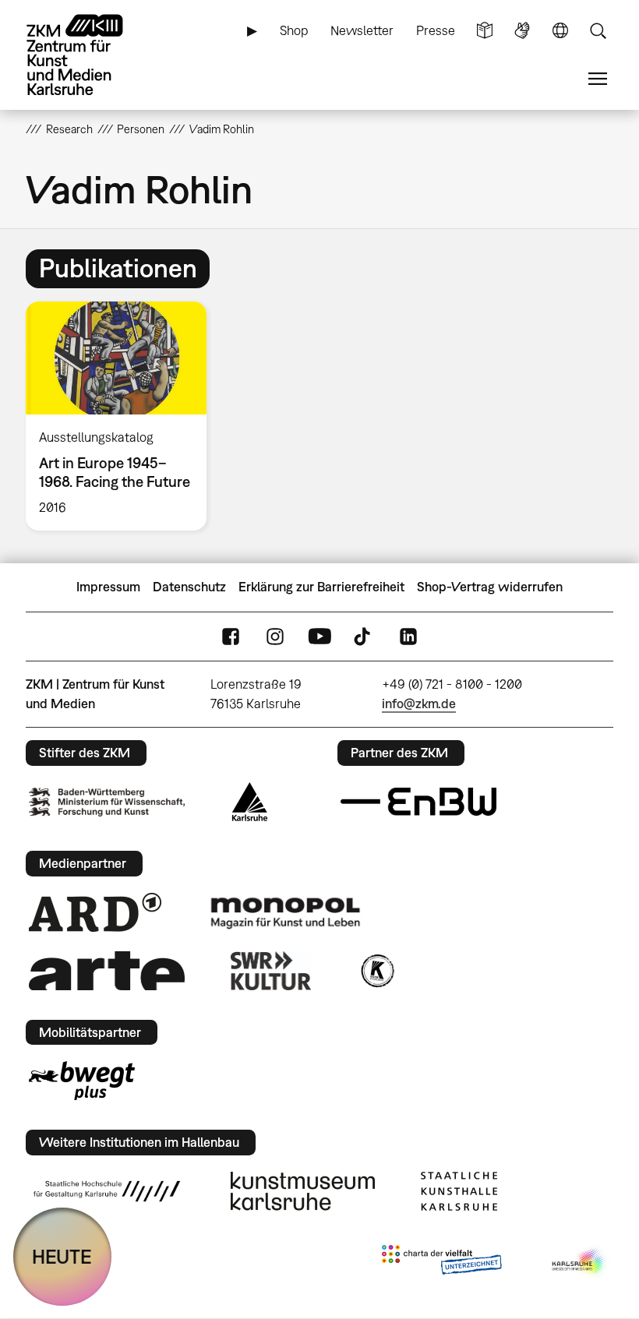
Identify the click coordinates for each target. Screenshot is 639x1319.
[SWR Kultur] (271, 970)
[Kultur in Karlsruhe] (376, 970)
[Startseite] (88, 55)
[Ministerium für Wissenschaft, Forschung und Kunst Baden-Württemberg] (107, 802)
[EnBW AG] (418, 802)
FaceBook (230, 636)
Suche (597, 30)
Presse (435, 30)
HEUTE (62, 1256)
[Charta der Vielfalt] (441, 1262)
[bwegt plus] (82, 1080)
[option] (123, 416)
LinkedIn (408, 636)
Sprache (560, 30)
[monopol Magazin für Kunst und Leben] (285, 912)
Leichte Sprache (484, 30)
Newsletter (362, 30)
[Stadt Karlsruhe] (250, 801)
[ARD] (95, 912)
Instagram (275, 636)
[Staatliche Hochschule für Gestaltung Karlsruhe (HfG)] (107, 1191)
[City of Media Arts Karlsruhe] (580, 1262)
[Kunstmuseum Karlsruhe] (303, 1191)
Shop (294, 30)
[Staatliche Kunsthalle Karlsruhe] (459, 1191)
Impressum (108, 586)
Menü (597, 79)
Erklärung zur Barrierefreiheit (321, 586)
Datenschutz (189, 586)
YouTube (319, 636)
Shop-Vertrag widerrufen (490, 586)
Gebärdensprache (522, 30)
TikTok (364, 636)
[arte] (107, 970)
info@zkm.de (419, 703)
